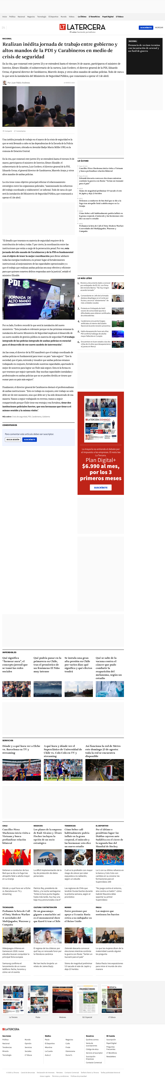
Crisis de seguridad (19, 416)
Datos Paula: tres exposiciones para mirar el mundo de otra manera (109, 966)
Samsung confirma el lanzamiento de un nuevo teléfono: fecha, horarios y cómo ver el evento (14, 967)
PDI (29, 416)
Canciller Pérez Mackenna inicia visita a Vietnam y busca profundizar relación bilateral (101, 170)
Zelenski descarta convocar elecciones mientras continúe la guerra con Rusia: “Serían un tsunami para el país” (101, 181)
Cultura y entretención (45, 907)
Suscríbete (30, 439)
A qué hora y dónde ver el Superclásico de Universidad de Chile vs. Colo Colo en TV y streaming (63, 751)
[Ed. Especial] (87, 1013)
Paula (98, 907)
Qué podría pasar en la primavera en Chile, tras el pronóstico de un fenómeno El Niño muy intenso (47, 665)
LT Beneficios (94, 16)
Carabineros (37, 416)
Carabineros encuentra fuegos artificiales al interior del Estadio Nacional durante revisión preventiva (95, 323)
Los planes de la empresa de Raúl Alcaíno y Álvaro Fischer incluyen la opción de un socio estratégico (48, 836)
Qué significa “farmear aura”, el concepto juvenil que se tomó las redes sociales (15, 665)
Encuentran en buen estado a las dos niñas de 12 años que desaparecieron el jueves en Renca (96, 344)
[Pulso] (38, 1013)
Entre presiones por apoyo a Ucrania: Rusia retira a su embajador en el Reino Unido (78, 916)
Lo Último (82, 16)
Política (12, 16)
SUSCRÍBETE (101, 487)
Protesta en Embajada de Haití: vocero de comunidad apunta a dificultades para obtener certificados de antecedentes (96, 312)
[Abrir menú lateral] (4, 28)
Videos (71, 16)
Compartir (8, 131)
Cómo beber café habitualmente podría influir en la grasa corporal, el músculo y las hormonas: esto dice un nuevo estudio (101, 216)
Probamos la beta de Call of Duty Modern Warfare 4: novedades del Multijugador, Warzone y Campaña (101, 228)
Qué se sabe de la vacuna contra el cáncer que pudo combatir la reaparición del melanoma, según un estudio (109, 668)
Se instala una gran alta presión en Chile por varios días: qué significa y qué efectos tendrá (78, 665)
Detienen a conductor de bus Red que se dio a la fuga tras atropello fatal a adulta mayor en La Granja (100, 203)
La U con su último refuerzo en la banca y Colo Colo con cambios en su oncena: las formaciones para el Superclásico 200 (110, 876)
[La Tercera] (13, 1013)
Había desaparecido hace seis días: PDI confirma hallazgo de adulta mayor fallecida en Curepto (95, 333)
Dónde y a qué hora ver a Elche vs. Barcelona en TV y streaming (21, 749)
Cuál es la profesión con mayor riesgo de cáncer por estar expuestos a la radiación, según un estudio (79, 874)
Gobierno (46, 416)
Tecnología (41, 16)
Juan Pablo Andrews (20, 82)
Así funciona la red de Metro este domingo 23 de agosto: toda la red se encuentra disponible (103, 751)
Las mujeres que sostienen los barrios (107, 913)
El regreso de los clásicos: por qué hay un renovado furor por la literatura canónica (47, 951)
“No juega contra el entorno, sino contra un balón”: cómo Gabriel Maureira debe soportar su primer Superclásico (109, 894)
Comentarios (21, 131)
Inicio (4, 16)
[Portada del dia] (100, 441)
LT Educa (119, 16)
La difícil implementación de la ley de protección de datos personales (47, 873)
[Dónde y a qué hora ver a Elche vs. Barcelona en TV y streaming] (21, 770)
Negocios (31, 16)
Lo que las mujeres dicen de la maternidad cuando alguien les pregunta (109, 951)
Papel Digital (108, 16)
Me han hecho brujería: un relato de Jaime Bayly (45, 965)
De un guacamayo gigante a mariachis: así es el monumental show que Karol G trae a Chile (47, 916)
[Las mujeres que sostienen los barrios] (110, 935)
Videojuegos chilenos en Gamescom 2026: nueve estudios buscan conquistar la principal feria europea (15, 952)
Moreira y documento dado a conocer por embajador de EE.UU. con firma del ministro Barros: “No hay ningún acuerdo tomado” (95, 286)
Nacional (21, 16)
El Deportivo (53, 16)
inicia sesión (13, 439)
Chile (4, 825)
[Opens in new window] (62, 1013)
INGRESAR (159, 27)
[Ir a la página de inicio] (82, 27)
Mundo (64, 16)
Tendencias (70, 825)
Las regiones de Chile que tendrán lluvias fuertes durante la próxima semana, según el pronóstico (79, 892)
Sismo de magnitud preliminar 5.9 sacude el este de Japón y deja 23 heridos (100, 192)
